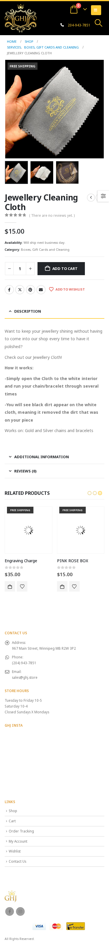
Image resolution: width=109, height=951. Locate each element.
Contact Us (17, 861)
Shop (13, 810)
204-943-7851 (79, 25)
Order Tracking (21, 831)
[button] (98, 23)
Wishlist (15, 851)
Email (41, 289)
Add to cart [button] (10, 586)
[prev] (91, 198)
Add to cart (65, 268)
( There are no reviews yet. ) (52, 215)
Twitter (19, 289)
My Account (18, 841)
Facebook (9, 289)
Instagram (20, 911)
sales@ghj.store (24, 677)
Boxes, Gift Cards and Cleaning (45, 249)
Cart (12, 821)
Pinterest (30, 289)
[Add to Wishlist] (22, 586)
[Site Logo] (21, 18)
